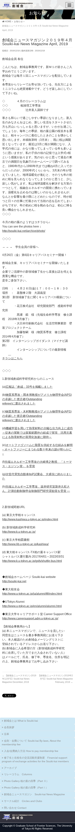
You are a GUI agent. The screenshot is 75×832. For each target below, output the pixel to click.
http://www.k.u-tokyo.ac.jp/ (18, 531)
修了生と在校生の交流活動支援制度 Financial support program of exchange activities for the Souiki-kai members (35, 759)
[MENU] (69, 5)
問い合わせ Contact (15, 807)
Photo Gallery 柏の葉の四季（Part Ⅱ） (26, 781)
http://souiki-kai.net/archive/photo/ (23, 230)
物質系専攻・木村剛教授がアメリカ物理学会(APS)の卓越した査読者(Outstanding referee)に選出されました (37, 416)
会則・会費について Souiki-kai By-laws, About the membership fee (31, 742)
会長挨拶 (9, 727)
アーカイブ (10, 767)
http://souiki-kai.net (14, 581)
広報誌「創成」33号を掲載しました (29, 386)
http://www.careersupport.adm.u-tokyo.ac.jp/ (30, 618)
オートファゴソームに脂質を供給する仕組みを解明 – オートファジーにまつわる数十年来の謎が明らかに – (37, 449)
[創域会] (17, 4)
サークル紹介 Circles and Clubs (23, 801)
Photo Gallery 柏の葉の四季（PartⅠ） (26, 787)
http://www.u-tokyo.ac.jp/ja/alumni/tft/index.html (32, 593)
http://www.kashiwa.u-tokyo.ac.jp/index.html (30, 519)
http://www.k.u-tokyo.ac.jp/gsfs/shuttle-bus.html (32, 560)
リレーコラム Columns (18, 774)
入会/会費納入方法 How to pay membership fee (31, 750)
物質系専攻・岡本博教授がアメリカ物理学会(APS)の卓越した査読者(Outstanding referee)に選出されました (37, 399)
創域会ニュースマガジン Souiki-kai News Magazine (34, 794)
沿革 (6, 734)
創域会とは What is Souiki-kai (21, 720)
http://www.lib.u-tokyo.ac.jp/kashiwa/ (25, 544)
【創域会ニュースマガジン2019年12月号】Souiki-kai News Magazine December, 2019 (19, 678)
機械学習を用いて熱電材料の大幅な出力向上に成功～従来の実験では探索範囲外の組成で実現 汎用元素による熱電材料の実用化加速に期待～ (37, 433)
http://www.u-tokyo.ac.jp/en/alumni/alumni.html (32, 606)
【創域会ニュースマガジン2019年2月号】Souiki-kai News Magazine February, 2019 (55, 678)
